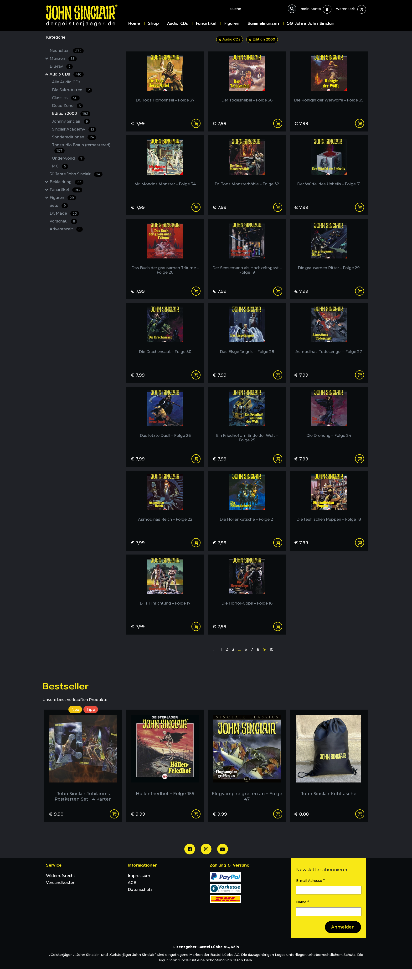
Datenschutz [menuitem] (140, 889)
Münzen (62, 58)
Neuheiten (66, 50)
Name (302, 902)
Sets (58, 205)
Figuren (62, 197)
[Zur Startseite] (85, 15)
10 (271, 649)
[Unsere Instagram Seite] (206, 849)
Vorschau (62, 221)
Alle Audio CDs (66, 82)
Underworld (67, 158)
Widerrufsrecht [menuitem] (60, 875)
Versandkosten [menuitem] (60, 882)
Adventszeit (65, 229)
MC (59, 166)
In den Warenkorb (196, 123)
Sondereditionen (73, 137)
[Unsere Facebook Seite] (189, 849)
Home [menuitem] (134, 23)
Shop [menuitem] (153, 23)
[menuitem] (310, 9)
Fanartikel (65, 189)
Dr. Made (63, 213)
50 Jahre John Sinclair (75, 174)
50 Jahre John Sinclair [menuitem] (310, 23)
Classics (64, 98)
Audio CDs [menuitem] (177, 23)
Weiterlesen (359, 813)
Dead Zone (66, 105)
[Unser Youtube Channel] (222, 849)
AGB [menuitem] (132, 882)
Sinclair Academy (73, 129)
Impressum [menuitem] (139, 875)
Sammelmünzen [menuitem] (263, 23)
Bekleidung (65, 182)
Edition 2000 (70, 113)
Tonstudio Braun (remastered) (81, 148)
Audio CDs (66, 74)
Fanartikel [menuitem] (206, 23)
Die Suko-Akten (71, 90)
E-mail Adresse (310, 880)
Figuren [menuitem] (231, 23)
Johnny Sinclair (70, 121)
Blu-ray (60, 66)
